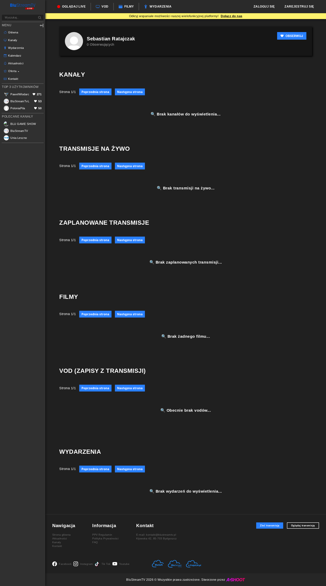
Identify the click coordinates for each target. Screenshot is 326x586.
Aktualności (59, 538)
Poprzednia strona (95, 92)
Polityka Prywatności (105, 538)
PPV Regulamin (102, 534)
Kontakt (57, 546)
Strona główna (61, 534)
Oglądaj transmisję (303, 525)
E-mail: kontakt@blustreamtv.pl (156, 534)
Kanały (56, 542)
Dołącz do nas (231, 16)
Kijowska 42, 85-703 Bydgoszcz (156, 538)
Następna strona (130, 92)
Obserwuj (294, 36)
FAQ (95, 542)
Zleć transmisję (269, 525)
